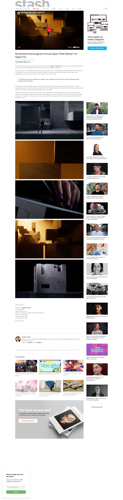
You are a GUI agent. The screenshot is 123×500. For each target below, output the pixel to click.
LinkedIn (29, 342)
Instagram (39, 342)
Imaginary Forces (26, 307)
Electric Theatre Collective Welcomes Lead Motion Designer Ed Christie (96, 238)
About (61, 9)
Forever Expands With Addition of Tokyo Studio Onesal (95, 257)
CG (32, 350)
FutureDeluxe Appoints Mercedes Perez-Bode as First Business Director (96, 157)
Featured (35, 350)
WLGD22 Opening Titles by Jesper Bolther (49, 373)
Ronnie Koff (76, 350)
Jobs (73, 9)
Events (80, 9)
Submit (54, 9)
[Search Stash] (106, 5)
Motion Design (42, 350)
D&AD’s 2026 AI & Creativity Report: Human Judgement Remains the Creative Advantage (96, 218)
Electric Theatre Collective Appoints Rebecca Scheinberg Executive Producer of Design (96, 337)
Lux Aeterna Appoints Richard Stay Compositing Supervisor (96, 177)
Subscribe (45, 9)
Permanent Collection (22, 9)
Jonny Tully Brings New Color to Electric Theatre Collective (95, 138)
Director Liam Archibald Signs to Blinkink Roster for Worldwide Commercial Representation (95, 117)
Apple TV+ (53, 350)
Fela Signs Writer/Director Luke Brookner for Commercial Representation (94, 378)
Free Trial (36, 9)
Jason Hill (69, 350)
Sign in (106, 9)
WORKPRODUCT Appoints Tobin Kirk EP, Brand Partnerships (96, 399)
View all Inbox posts (97, 407)
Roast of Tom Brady (55, 66)
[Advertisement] (97, 78)
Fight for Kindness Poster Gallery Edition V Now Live (95, 358)
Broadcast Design (25, 350)
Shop (67, 9)
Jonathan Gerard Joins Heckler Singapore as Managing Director (95, 197)
